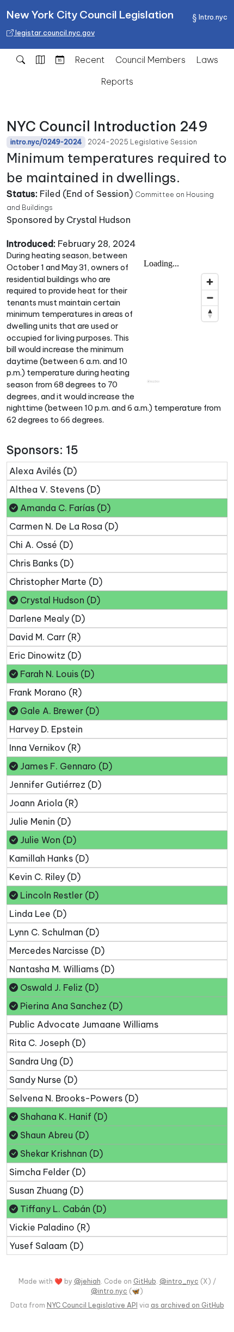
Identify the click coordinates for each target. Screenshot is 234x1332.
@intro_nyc (179, 1281)
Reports (117, 81)
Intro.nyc (213, 16)
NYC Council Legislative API (92, 1305)
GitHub (144, 1281)
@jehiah (87, 1281)
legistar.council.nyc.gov (54, 32)
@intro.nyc (109, 1291)
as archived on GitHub (187, 1305)
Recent (89, 59)
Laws (207, 59)
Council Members (150, 59)
